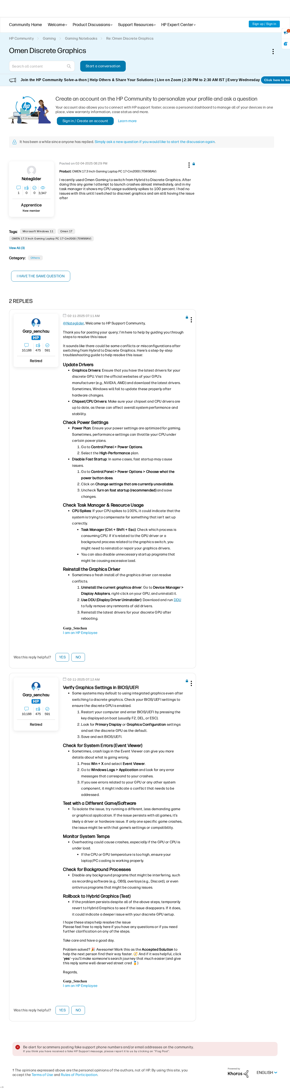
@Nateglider (73, 323)
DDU (177, 600)
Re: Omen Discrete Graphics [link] (129, 38)
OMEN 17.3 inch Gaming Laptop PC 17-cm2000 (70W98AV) (51, 238)
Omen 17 (66, 231)
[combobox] (42, 66)
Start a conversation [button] (103, 66)
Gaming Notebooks (81, 38)
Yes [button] (62, 657)
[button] (188, 164)
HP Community (21, 38)
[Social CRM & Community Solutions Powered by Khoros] (238, 1072)
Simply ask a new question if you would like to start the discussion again (155, 142)
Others (35, 257)
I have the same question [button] (41, 276)
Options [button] (275, 51)
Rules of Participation (79, 1075)
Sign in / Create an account (85, 121)
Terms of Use (42, 1075)
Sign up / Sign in (264, 24)
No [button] (78, 657)
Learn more (127, 121)
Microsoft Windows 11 (38, 231)
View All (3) (17, 248)
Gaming (49, 38)
